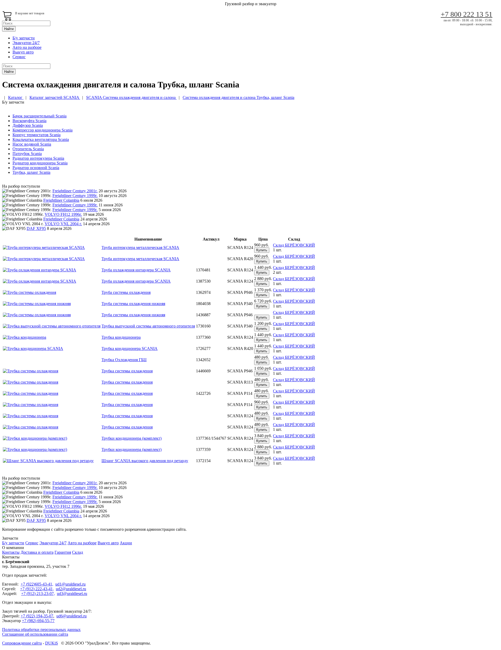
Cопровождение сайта (22, 643)
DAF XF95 (36, 228)
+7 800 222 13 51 (466, 14)
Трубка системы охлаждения (127, 371)
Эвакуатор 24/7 (26, 42)
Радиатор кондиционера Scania (40, 163)
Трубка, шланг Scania (31, 172)
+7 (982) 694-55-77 (38, 620)
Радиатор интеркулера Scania (38, 158)
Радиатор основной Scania (36, 167)
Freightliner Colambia (61, 200)
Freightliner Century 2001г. (75, 191)
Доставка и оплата (37, 552)
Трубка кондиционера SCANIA (130, 348)
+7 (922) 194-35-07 (37, 616)
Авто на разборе (27, 47)
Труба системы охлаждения (126, 292)
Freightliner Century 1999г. (75, 195)
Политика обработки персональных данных (41, 629)
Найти (9, 29)
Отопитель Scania (28, 149)
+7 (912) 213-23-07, (38, 593)
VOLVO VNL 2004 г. (63, 224)
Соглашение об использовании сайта (35, 634)
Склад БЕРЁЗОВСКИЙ (294, 245)
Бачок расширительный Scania (40, 116)
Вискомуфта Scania (29, 120)
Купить (261, 250)
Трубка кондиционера (121, 337)
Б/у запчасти (24, 38)
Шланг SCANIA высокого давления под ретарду (145, 460)
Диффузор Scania (28, 125)
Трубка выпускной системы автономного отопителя (148, 326)
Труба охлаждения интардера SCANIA (136, 270)
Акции (126, 543)
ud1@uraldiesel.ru (70, 584)
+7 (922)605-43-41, (37, 584)
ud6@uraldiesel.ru (71, 616)
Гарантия (63, 552)
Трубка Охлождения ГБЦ (124, 359)
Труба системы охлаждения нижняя (133, 303)
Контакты (11, 552)
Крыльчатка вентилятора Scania (41, 139)
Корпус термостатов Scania (37, 135)
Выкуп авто (23, 52)
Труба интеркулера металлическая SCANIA (140, 247)
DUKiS (51, 643)
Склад (77, 552)
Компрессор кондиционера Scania (43, 130)
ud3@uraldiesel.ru (72, 593)
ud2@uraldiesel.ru (71, 589)
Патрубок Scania (27, 153)
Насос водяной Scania (32, 144)
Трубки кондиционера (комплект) (132, 438)
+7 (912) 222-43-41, (37, 589)
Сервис (19, 57)
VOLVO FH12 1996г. (63, 214)
